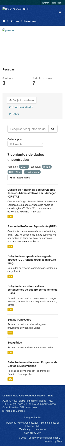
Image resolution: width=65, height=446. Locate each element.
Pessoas (30, 21)
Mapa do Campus (15, 410)
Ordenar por (14, 139)
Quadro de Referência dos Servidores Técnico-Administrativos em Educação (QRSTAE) (32, 193)
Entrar (45, 2)
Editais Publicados (19, 319)
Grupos (14, 21)
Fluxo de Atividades (22, 107)
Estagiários (15, 342)
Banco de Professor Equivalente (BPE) (32, 226)
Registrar (56, 2)
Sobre (15, 114)
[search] (53, 129)
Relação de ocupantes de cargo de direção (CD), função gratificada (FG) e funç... (32, 259)
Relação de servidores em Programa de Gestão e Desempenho (32, 364)
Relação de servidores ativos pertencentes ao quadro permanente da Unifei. (33, 289)
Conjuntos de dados (23, 100)
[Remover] (26, 166)
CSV (10, 216)
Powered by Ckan (53, 441)
